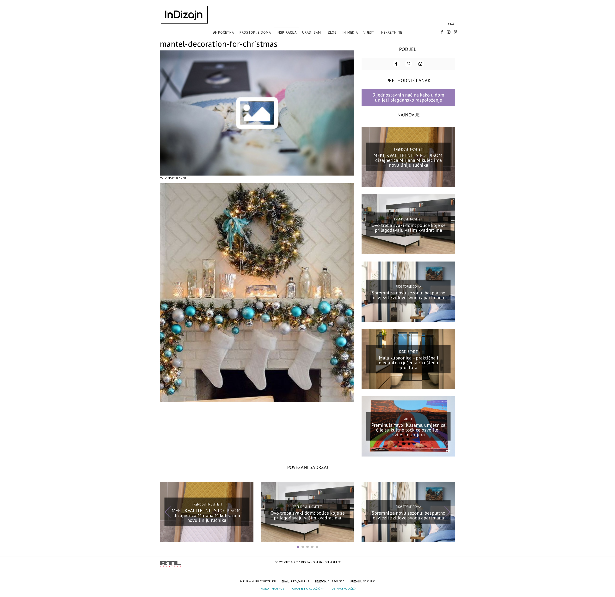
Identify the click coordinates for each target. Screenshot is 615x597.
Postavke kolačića (343, 588)
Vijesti (369, 32)
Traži (451, 24)
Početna (226, 32)
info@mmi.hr (299, 581)
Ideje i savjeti (408, 352)
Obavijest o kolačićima (308, 588)
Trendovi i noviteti (409, 149)
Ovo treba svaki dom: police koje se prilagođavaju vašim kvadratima (408, 227)
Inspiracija (287, 32)
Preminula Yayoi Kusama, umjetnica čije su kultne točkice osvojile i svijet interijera (408, 430)
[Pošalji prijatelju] (420, 63)
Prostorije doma (255, 32)
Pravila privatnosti (273, 588)
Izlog (331, 32)
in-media (350, 32)
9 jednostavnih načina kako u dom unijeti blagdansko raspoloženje (408, 97)
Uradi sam (311, 32)
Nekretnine (391, 32)
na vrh (450, 562)
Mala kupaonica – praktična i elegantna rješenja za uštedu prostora (408, 362)
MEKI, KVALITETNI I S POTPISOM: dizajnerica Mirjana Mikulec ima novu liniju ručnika (408, 160)
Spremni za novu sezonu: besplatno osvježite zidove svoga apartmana (408, 295)
